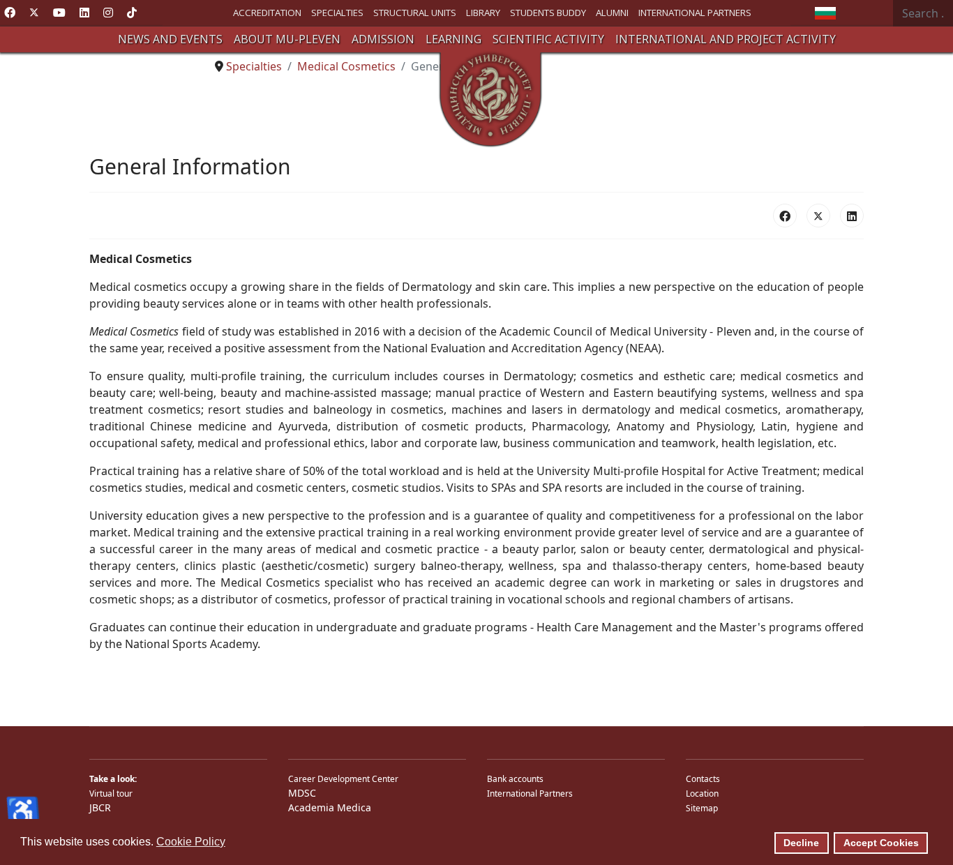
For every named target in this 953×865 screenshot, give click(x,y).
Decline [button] (801, 842)
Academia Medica (329, 807)
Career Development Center (343, 779)
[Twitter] (34, 12)
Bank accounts (515, 779)
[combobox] (923, 13)
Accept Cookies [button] (881, 842)
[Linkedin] (84, 12)
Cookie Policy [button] (190, 842)
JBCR (100, 807)
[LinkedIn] (852, 215)
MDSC (302, 792)
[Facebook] (9, 12)
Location (702, 793)
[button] (170, 39)
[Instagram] (108, 12)
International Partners (530, 793)
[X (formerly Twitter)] (818, 215)
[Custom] (132, 12)
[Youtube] (59, 12)
